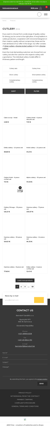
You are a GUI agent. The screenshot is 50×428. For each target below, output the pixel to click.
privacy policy (42, 379)
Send (39, 300)
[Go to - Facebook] (23, 413)
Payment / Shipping (25, 399)
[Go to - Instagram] (27, 413)
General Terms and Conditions (25, 406)
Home (4, 20)
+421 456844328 (25, 334)
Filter (36, 91)
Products (12, 20)
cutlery (5, 48)
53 (32, 287)
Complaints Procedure (25, 403)
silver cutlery (9, 46)
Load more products (25, 280)
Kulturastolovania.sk (10, 8)
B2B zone (34, 8)
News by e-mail (11, 296)
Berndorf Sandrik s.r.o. (13, 14)
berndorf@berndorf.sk (25, 346)
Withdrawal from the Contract (25, 396)
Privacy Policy (25, 393)
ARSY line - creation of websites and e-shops (25, 425)
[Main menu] (46, 14)
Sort (13, 91)
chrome (42, 46)
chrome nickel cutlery (24, 46)
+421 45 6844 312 (25, 340)
